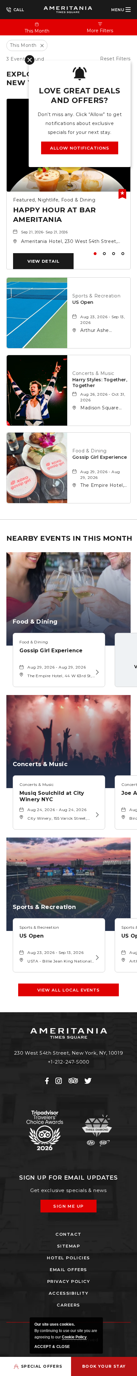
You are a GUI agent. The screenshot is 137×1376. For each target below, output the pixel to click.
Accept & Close (52, 1346)
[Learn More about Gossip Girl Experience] (96, 672)
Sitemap (68, 1245)
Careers (68, 1304)
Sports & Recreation (96, 296)
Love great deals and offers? (79, 95)
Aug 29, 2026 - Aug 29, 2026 (100, 474)
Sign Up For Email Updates (68, 1177)
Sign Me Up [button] (73, 1208)
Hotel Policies (68, 1257)
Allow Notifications (80, 147)
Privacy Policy (68, 1281)
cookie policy (74, 1337)
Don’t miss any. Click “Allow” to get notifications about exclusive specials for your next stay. (80, 123)
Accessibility (68, 1293)
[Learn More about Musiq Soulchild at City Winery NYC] (96, 815)
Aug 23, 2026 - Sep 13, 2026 (102, 319)
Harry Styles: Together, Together (99, 382)
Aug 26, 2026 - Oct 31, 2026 (102, 397)
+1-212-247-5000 (15, 9)
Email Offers (68, 1269)
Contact (68, 1234)
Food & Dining (89, 451)
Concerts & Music (93, 373)
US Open (82, 302)
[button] (43, 261)
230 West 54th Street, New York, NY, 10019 (68, 1053)
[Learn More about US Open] (96, 958)
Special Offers (41, 1366)
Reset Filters (115, 59)
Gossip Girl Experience (99, 457)
